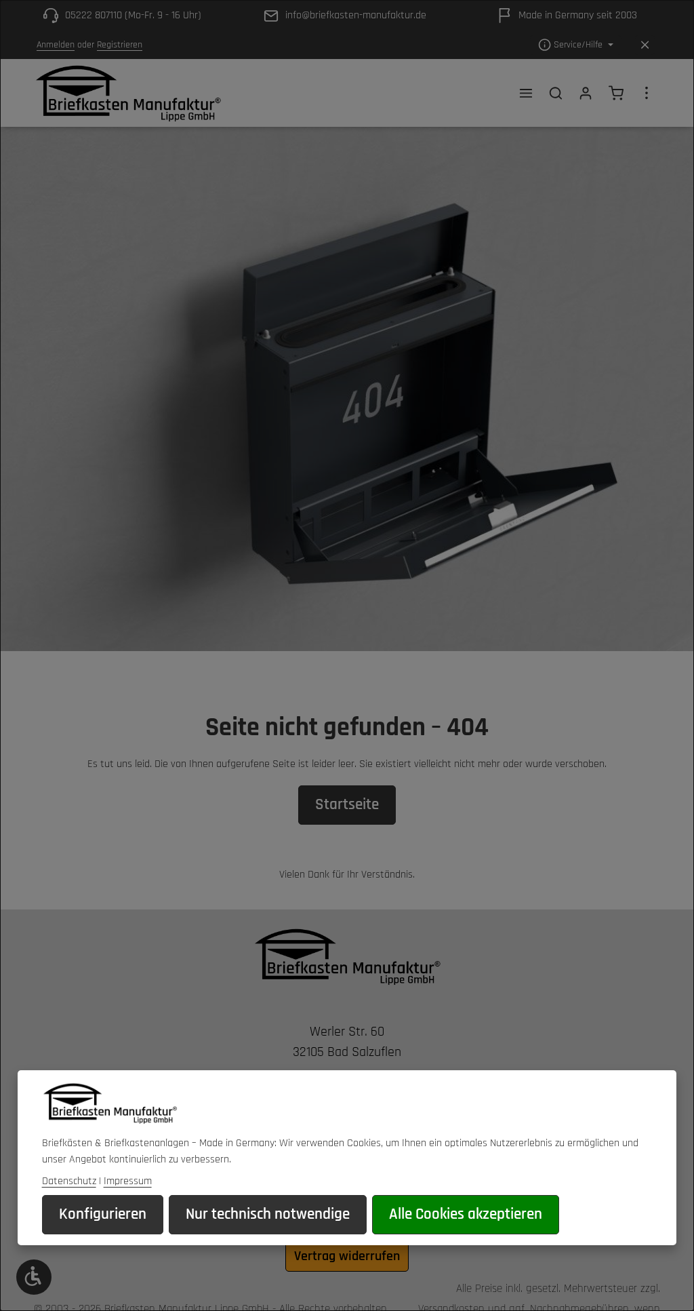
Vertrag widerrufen (347, 1256)
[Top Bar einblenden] (646, 92)
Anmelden (56, 45)
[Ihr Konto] (585, 92)
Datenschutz (69, 1181)
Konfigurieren (102, 1214)
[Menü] (525, 92)
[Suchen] (555, 92)
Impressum (128, 1181)
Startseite (347, 805)
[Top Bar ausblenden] (645, 45)
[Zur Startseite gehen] (128, 92)
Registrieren (119, 45)
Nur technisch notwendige (268, 1214)
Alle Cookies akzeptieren (465, 1214)
